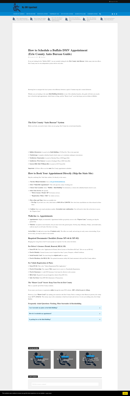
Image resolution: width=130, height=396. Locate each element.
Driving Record (30, 14)
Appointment (39, 356)
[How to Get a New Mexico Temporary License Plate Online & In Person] (49, 19)
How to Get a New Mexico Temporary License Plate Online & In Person (57, 19)
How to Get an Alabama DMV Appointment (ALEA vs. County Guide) (90, 359)
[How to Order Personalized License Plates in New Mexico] (14, 19)
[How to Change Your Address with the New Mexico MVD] (31, 19)
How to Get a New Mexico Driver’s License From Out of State (75, 19)
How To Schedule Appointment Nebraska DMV (65, 360)
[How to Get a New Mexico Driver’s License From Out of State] (66, 19)
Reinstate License (42, 14)
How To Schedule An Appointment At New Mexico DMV (39, 360)
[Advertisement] (60, 37)
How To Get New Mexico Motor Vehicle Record (109, 19)
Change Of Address (18, 14)
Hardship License (93, 14)
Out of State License (67, 14)
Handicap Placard (80, 14)
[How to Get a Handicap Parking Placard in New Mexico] (84, 19)
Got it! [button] (125, 393)
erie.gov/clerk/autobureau (57, 182)
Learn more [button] (48, 393)
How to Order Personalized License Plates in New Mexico (23, 19)
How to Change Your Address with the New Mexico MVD (40, 19)
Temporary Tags (54, 14)
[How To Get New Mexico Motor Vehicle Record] (102, 19)
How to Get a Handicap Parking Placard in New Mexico (91, 19)
